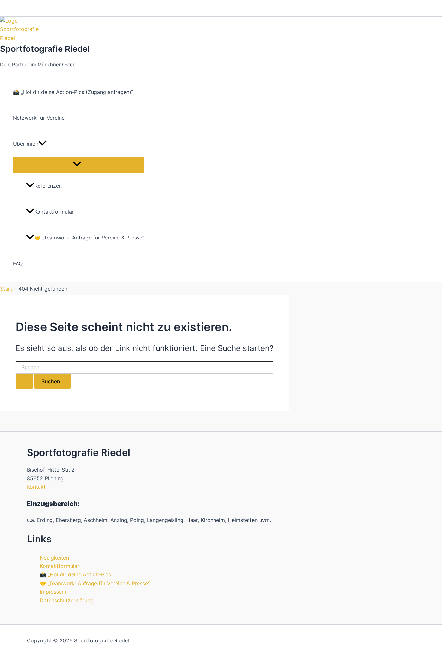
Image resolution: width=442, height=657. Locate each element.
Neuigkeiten (54, 557)
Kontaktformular (54, 211)
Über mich (25, 143)
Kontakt (36, 487)
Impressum (53, 591)
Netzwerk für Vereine (39, 118)
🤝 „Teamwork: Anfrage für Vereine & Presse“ (89, 237)
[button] (42, 144)
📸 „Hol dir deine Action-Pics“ (76, 574)
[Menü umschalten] (78, 164)
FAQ (18, 263)
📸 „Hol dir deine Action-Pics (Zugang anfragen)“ (73, 92)
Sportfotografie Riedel (45, 49)
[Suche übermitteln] (24, 381)
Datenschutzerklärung (67, 600)
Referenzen (48, 186)
